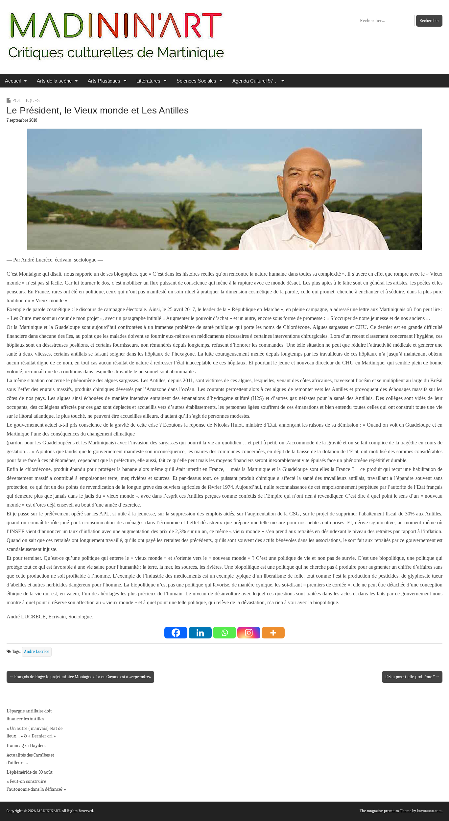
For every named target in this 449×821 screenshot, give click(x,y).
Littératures (148, 81)
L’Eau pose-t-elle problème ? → (412, 676)
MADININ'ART (48, 811)
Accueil (13, 81)
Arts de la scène (54, 81)
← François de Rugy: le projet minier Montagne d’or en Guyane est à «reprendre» (80, 676)
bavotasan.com (429, 811)
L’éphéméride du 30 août (30, 772)
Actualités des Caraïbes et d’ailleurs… (30, 759)
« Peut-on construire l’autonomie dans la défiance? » (36, 785)
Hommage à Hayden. (26, 745)
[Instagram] (248, 632)
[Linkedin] (200, 632)
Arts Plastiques (104, 81)
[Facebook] (175, 632)
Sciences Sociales (196, 81)
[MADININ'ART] (116, 32)
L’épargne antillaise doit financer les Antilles (29, 715)
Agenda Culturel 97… (255, 81)
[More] (273, 632)
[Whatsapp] (224, 632)
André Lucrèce (36, 651)
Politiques (25, 100)
